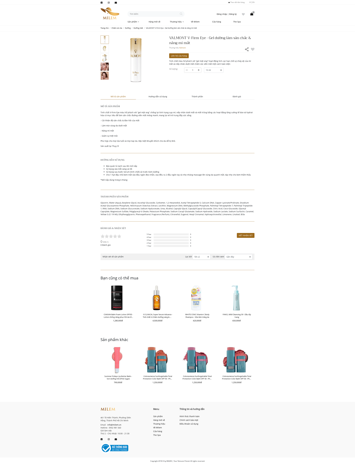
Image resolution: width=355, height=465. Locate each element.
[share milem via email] (246, 57)
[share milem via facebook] (227, 57)
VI (250, 2)
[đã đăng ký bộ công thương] (114, 448)
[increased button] (198, 70)
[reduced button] (186, 70)
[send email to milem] (116, 2)
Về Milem (195, 21)
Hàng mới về (154, 21)
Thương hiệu (176, 21)
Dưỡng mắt (138, 28)
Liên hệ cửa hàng (179, 55)
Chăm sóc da (116, 28)
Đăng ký (233, 14)
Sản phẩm (132, 21)
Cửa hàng (216, 21)
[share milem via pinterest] (240, 57)
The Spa (237, 21)
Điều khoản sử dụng (189, 423)
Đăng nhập (222, 14)
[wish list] (243, 14)
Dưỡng (128, 28)
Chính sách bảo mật (189, 420)
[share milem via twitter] (233, 57)
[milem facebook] (102, 2)
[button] (97, 301)
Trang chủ (105, 28)
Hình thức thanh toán (190, 416)
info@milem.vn (114, 424)
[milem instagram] (109, 2)
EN (253, 2)
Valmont (182, 48)
